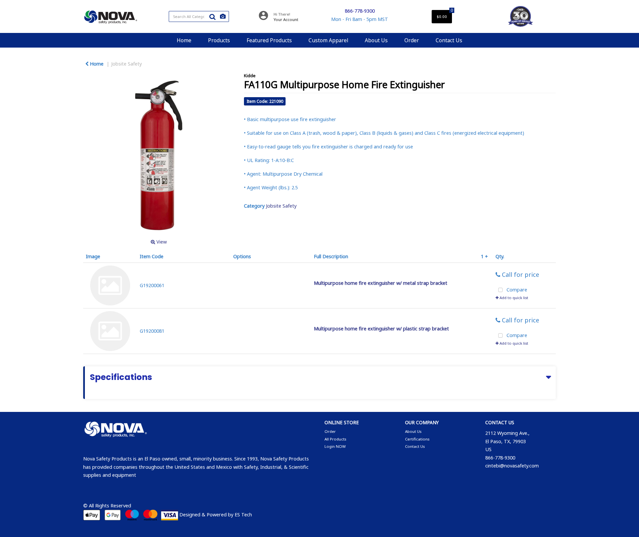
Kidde (250, 76)
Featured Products (269, 40)
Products (219, 40)
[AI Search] (223, 16)
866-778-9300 (360, 11)
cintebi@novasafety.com (512, 465)
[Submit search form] (212, 17)
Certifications (417, 439)
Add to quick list (513, 297)
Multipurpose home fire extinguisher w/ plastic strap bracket (381, 328)
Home (184, 40)
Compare (516, 290)
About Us (376, 40)
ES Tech (243, 514)
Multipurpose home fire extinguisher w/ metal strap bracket (380, 283)
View (161, 242)
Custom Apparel (328, 40)
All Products (335, 439)
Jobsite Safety (126, 64)
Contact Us (449, 40)
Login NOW (335, 446)
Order (411, 40)
